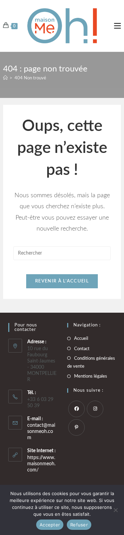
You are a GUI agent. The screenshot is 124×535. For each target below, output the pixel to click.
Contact (82, 349)
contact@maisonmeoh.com (41, 431)
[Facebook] (76, 409)
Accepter (50, 524)
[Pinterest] (76, 427)
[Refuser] (115, 509)
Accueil (81, 338)
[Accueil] (5, 78)
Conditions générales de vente (91, 362)
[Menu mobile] (117, 26)
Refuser (79, 524)
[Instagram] (95, 409)
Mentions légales (90, 376)
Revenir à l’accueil (62, 281)
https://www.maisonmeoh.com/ (41, 463)
